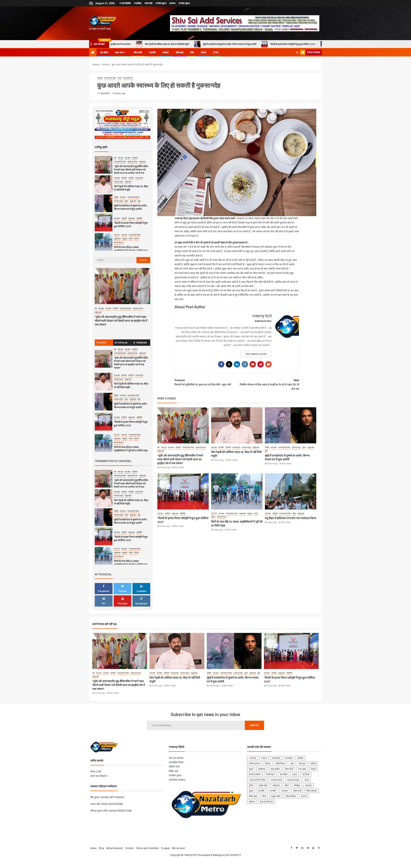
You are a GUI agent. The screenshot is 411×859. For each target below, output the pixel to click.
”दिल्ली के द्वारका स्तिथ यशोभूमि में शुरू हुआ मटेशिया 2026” (214, 44)
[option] (122, 165)
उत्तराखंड (288, 758)
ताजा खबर (171, 447)
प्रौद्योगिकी (182, 513)
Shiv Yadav (179, 467)
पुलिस (304, 447)
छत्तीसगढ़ (261, 769)
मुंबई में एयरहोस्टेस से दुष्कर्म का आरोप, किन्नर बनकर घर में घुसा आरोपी (151, 44)
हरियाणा (213, 517)
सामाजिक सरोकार (177, 779)
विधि (192, 52)
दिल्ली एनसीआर (255, 774)
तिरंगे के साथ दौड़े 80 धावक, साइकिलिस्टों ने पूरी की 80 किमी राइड (277, 44)
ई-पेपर (216, 52)
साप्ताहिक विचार (176, 762)
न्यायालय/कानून (246, 447)
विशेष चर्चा (173, 771)
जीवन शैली (138, 52)
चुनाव (251, 769)
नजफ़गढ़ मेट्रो (105, 93)
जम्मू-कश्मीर (275, 769)
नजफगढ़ (252, 758)
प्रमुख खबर (160, 451)
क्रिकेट (268, 763)
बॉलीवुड (297, 785)
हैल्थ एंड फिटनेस (128, 78)
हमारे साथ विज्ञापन (98, 775)
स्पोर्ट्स (256, 513)
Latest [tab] (102, 342)
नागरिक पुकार (175, 775)
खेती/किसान (281, 763)
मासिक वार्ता (174, 766)
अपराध (264, 758)
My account (178, 848)
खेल (158, 447)
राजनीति (152, 52)
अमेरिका (267, 447)
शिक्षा (264, 796)
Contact (129, 848)
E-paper (165, 848)
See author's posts (256, 353)
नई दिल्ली (99, 78)
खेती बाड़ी (179, 52)
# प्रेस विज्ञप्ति (125, 3)
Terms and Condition (147, 848)
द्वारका (294, 774)
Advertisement (114, 848)
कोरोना (203, 52)
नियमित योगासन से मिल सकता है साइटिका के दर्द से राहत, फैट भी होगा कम (269, 384)
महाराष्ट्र (308, 785)
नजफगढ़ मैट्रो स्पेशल (110, 78)
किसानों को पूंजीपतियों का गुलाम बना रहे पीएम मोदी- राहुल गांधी (203, 382)
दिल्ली (313, 769)
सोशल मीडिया (290, 796)
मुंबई (266, 451)
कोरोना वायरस (254, 763)
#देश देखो (148, 3)
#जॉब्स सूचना (160, 3)
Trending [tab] (141, 342)
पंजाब (306, 780)
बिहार (287, 785)
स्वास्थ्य (172, 3)
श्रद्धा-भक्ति (275, 796)
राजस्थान (284, 791)
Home (93, 848)
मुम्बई (251, 791)
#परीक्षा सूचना (184, 3)
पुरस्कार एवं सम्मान (201, 447)
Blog (101, 848)
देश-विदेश (104, 52)
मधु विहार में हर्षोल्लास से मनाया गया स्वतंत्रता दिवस (290, 518)
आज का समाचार (176, 758)
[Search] (297, 52)
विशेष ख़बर (253, 796)
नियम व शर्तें (95, 771)
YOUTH (214, 513)
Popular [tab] (122, 342)
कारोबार (166, 52)
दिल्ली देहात (270, 774)
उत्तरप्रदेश (276, 758)
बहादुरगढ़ (249, 513)
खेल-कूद (163, 447)
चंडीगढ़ (313, 763)
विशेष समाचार (311, 791)
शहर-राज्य (119, 52)
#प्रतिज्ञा (137, 3)
